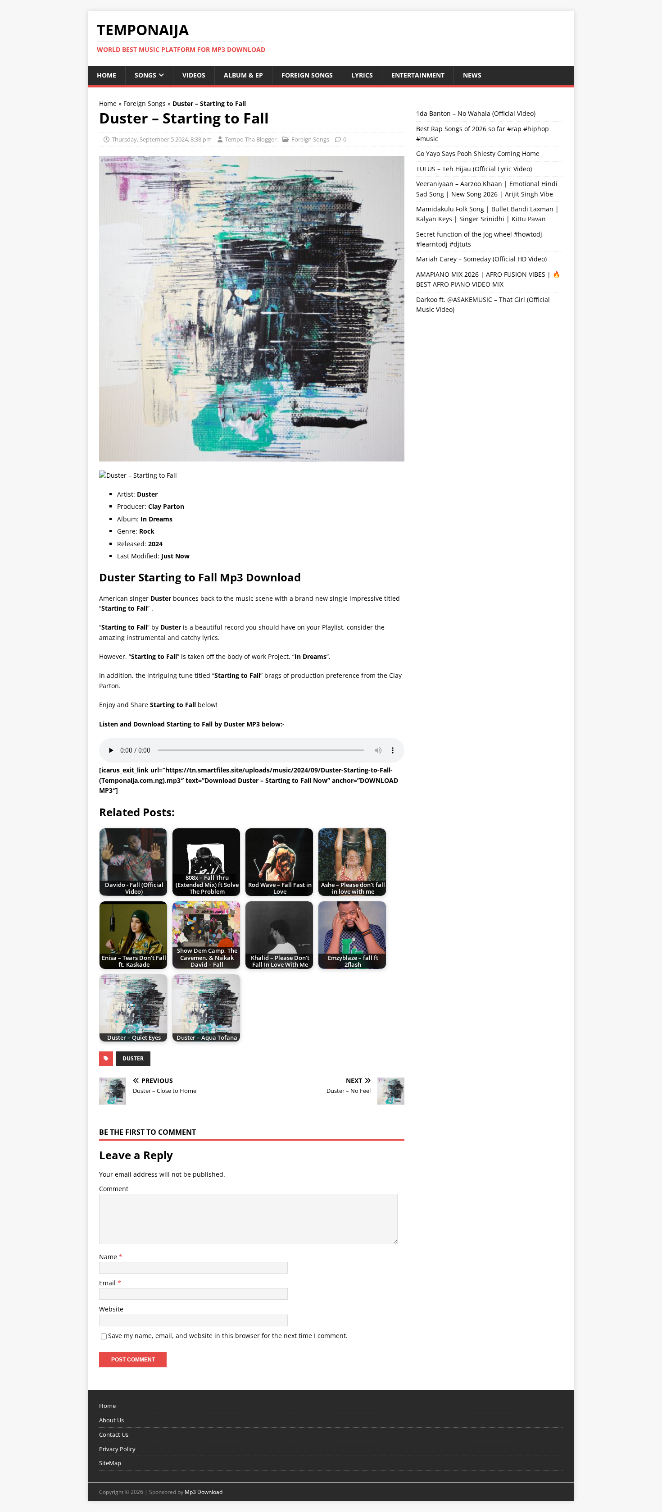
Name (109, 1256)
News (472, 75)
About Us (111, 1420)
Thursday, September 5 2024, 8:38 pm (162, 139)
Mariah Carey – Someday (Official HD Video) (481, 259)
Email (108, 1283)
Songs (145, 75)
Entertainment (417, 75)
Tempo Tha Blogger (251, 139)
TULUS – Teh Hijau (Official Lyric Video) (474, 168)
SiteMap (110, 1463)
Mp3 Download (203, 1492)
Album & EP (243, 75)
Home (106, 75)
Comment (113, 1188)
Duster (133, 1058)
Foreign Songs (307, 75)
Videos (193, 75)
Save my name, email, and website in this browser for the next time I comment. (228, 1335)
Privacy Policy (117, 1449)
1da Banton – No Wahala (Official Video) (475, 113)
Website (111, 1309)
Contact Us (113, 1434)
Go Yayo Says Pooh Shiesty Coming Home (478, 153)
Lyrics (362, 75)
